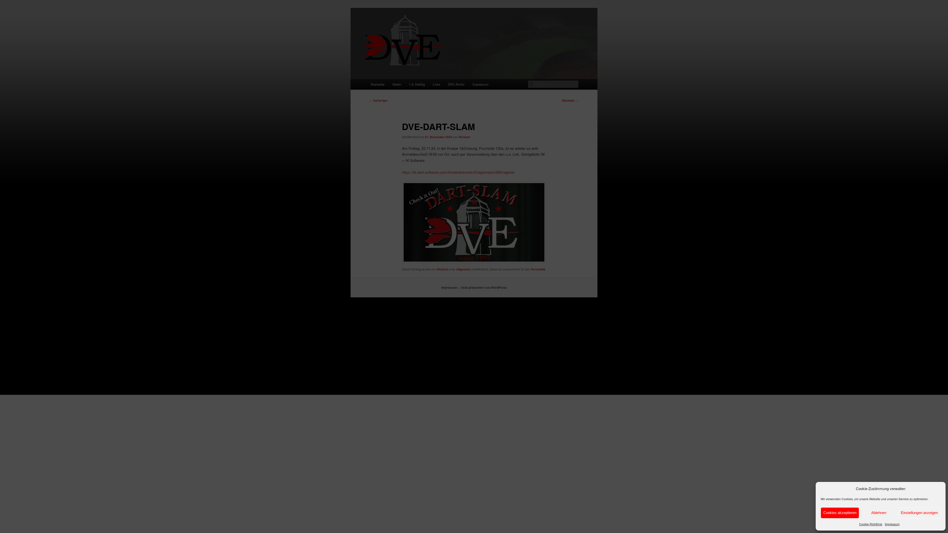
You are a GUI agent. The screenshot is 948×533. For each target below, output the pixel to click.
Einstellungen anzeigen (919, 513)
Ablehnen (878, 513)
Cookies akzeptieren (839, 513)
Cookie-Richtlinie (870, 524)
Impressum (892, 524)
